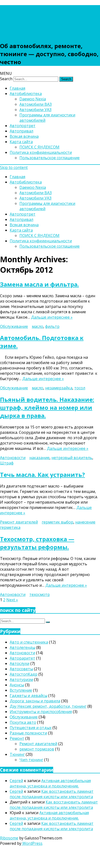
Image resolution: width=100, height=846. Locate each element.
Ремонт (17, 738)
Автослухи (19, 663)
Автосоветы (21, 669)
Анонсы (17, 685)
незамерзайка (58, 388)
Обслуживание (14, 326)
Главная (17, 88)
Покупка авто (23, 722)
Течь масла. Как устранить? (42, 475)
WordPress (31, 843)
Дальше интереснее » (52, 317)
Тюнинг (17, 754)
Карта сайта (21, 141)
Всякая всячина (24, 136)
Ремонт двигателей (19, 522)
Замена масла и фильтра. (39, 284)
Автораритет (22, 658)
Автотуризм (21, 679)
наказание (39, 457)
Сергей (16, 780)
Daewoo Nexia (32, 99)
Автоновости (12, 457)
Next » (12, 599)
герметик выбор (57, 522)
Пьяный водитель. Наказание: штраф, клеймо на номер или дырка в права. (47, 407)
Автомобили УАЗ (35, 109)
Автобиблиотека (26, 93)
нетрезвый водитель (71, 457)
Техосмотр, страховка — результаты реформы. (37, 543)
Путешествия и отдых (30, 727)
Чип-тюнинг (31, 759)
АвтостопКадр (23, 674)
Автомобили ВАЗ (35, 104)
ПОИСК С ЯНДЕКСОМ (39, 147)
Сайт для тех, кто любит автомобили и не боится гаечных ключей (49, 20)
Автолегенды (22, 647)
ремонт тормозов (36, 749)
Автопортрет (22, 125)
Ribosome (9, 838)
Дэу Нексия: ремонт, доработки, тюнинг (48, 706)
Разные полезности (28, 733)
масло (37, 326)
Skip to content (14, 167)
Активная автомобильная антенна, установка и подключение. (50, 783)
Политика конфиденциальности (41, 152)
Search (6, 78)
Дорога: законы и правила (35, 701)
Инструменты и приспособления (41, 711)
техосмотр (39, 594)
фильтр (52, 326)
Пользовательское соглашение (49, 157)
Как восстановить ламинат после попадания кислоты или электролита (51, 794)
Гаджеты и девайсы (28, 695)
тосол (79, 388)
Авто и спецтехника (29, 642)
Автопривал (21, 131)
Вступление (21, 690)
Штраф (7, 463)
